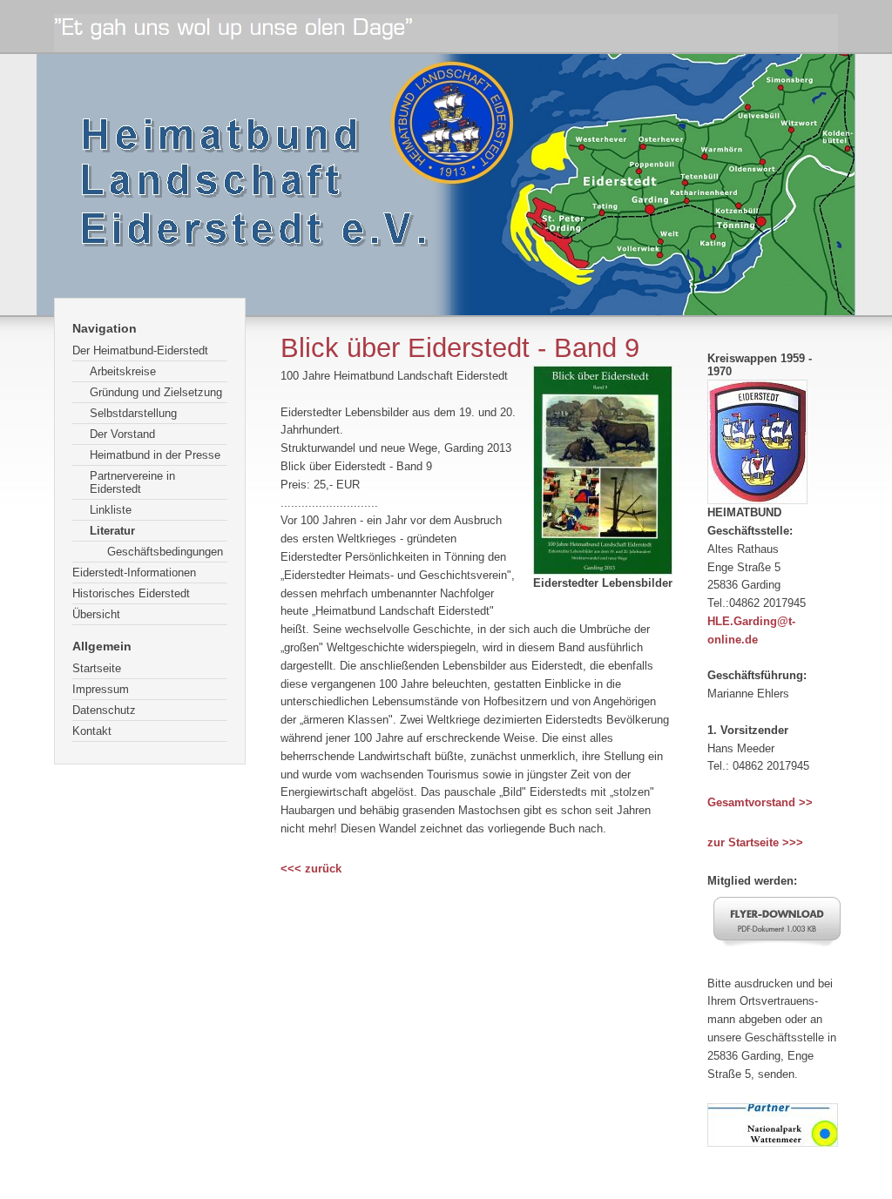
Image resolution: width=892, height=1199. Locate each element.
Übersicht (96, 614)
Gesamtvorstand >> (760, 802)
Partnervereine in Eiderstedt (132, 482)
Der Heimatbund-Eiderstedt (140, 350)
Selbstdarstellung (133, 413)
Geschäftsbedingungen (165, 551)
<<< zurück (310, 868)
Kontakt (92, 731)
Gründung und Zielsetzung (156, 392)
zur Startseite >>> (755, 842)
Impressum (100, 689)
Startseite (96, 668)
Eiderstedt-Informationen (134, 572)
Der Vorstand (122, 434)
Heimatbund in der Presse (155, 454)
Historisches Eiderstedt (131, 593)
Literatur (112, 530)
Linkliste (111, 509)
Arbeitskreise (123, 371)
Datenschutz (104, 710)
